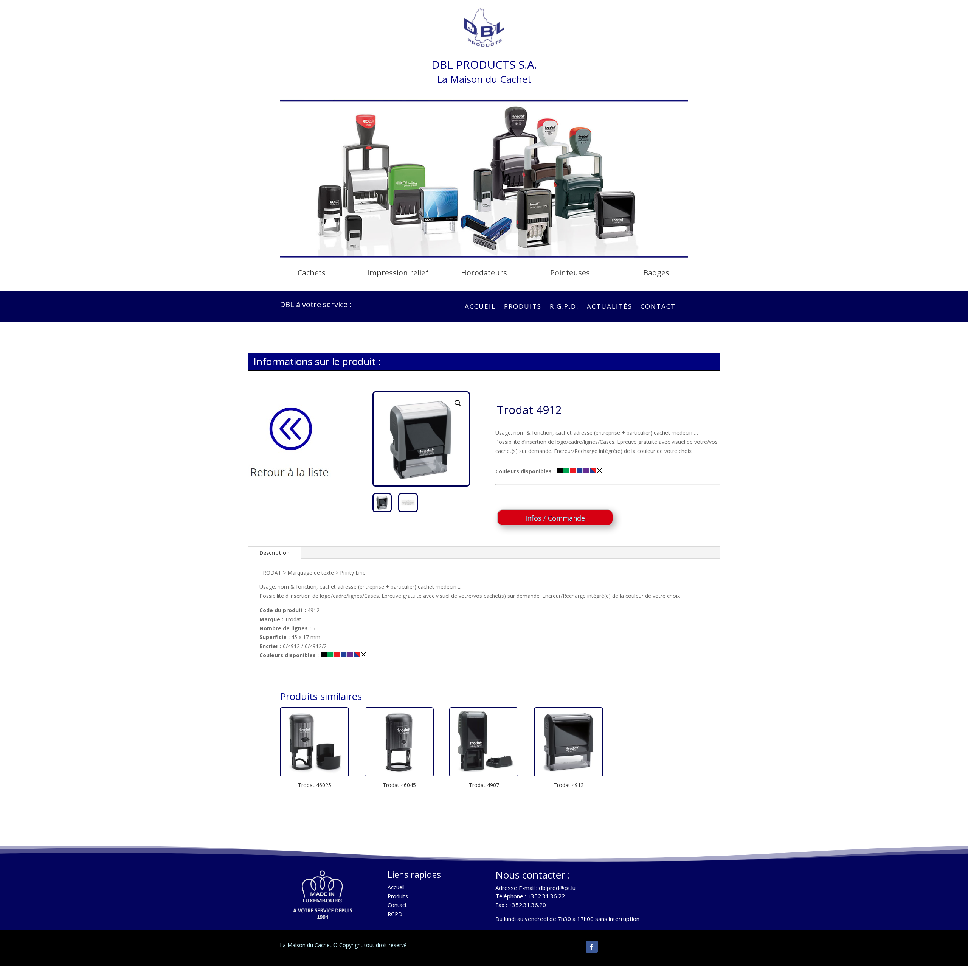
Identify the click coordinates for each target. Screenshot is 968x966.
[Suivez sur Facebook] (592, 947)
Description (274, 552)
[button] (458, 403)
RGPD (395, 914)
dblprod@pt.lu (557, 887)
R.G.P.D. (564, 307)
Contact (658, 307)
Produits (522, 307)
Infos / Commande (555, 518)
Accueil (480, 307)
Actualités (609, 307)
